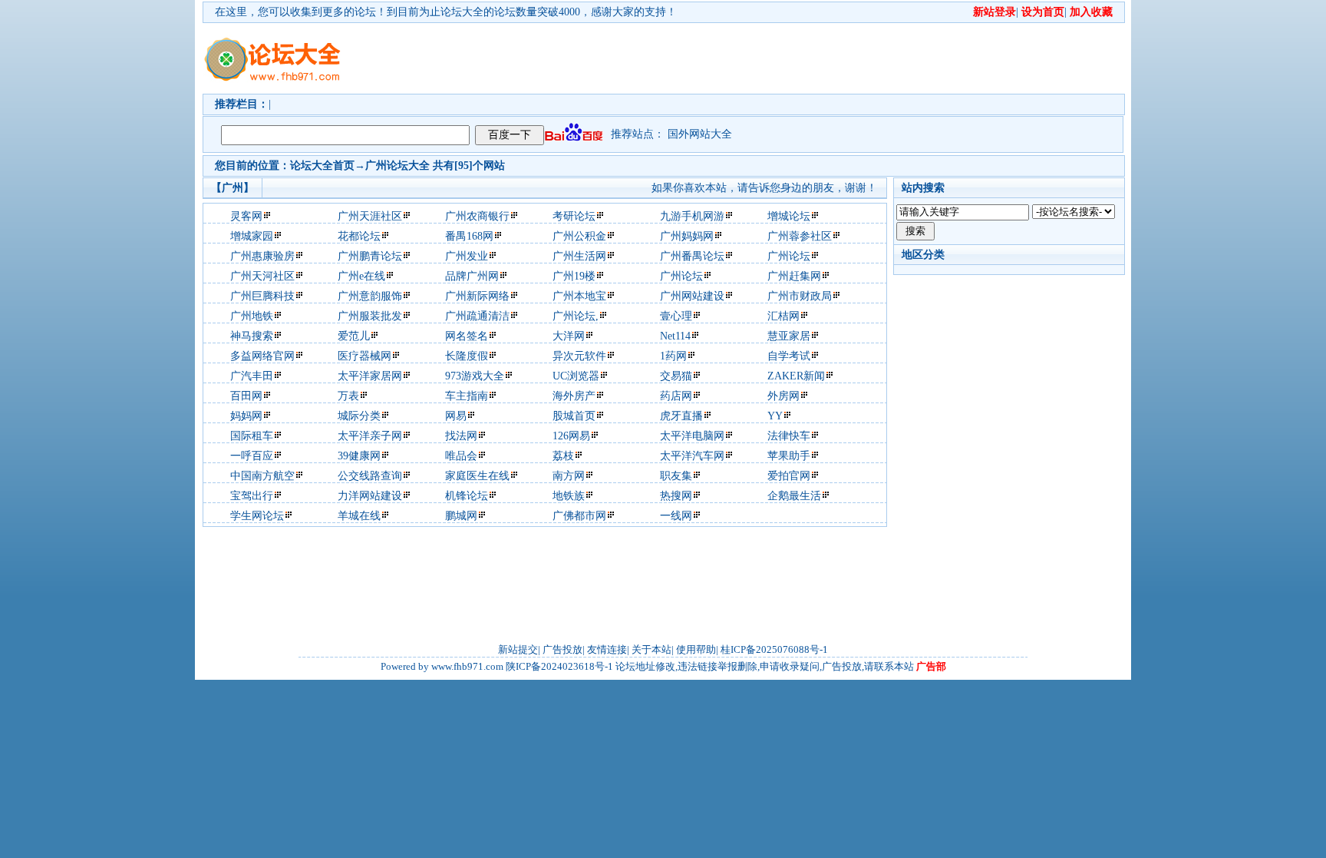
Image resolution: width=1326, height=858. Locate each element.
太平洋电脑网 (692, 436)
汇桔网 (783, 316)
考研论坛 (573, 216)
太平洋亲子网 (370, 436)
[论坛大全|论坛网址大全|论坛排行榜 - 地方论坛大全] (272, 47)
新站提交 (518, 649)
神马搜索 (251, 336)
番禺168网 (469, 236)
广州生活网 (579, 256)
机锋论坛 (466, 496)
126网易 (571, 436)
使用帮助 (696, 649)
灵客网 (246, 216)
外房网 (783, 396)
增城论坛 (788, 216)
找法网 (461, 436)
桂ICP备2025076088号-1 (774, 649)
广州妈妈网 (687, 236)
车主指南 (466, 396)
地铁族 (568, 496)
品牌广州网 (472, 276)
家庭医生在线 (477, 476)
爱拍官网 (788, 476)
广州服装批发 (370, 316)
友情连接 (607, 649)
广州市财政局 (799, 296)
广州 (376, 165)
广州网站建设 (692, 296)
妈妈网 (246, 416)
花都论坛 (359, 236)
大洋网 (568, 336)
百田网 (246, 396)
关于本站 (651, 649)
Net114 (675, 336)
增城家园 (251, 236)
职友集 (676, 476)
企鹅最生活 (794, 496)
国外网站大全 (700, 134)
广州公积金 (579, 236)
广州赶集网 (794, 276)
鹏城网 (461, 516)
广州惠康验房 (262, 256)
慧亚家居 (788, 336)
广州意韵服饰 (370, 296)
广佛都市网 (579, 516)
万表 (348, 396)
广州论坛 (788, 256)
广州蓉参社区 (799, 236)
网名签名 (466, 336)
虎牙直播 (681, 416)
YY (775, 416)
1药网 (673, 356)
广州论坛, (575, 316)
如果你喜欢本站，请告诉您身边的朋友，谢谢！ (764, 188)
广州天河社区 (262, 276)
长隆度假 (466, 356)
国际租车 (251, 436)
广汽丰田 (251, 376)
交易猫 (676, 376)
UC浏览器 (575, 376)
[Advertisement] (751, 58)
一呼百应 (251, 456)
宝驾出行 (251, 496)
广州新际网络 (477, 296)
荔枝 (563, 456)
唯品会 (461, 456)
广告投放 (562, 649)
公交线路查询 (370, 476)
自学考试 (788, 356)
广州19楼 (573, 276)
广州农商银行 (477, 216)
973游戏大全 (474, 376)
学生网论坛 (257, 516)
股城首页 (573, 416)
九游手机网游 (692, 216)
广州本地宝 (579, 296)
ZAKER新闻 (796, 376)
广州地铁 (251, 316)
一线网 (676, 516)
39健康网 (359, 456)
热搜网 (676, 496)
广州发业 (466, 256)
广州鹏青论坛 (370, 256)
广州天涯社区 (370, 216)
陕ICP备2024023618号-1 (559, 666)
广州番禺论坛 (692, 256)
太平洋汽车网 (692, 456)
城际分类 (359, 416)
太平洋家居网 (370, 376)
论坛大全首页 (322, 165)
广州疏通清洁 (477, 316)
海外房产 (573, 396)
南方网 (568, 476)
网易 (456, 416)
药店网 (676, 396)
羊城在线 (359, 516)
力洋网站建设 (370, 496)
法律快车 (788, 436)
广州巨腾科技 (262, 296)
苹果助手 (788, 456)
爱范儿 (354, 336)
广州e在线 (361, 276)
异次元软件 (579, 356)
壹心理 (676, 316)
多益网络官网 (262, 356)
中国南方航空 (262, 476)
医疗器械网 (364, 356)
